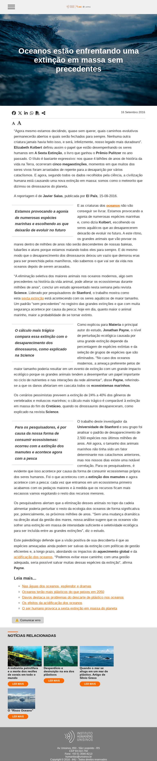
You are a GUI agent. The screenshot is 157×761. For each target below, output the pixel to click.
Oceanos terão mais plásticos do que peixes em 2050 (63, 592)
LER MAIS (18, 684)
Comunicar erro (27, 620)
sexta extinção (32, 298)
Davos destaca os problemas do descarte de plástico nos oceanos (73, 597)
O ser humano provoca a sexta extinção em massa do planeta (69, 608)
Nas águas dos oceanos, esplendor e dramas (56, 586)
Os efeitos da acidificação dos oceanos (52, 603)
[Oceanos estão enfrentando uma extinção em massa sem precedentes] (43, 113)
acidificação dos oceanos (33, 557)
